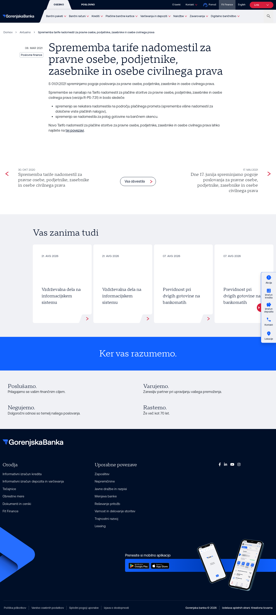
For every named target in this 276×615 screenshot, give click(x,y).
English (241, 4)
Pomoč (212, 4)
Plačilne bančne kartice (120, 16)
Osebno (59, 4)
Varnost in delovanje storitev (115, 511)
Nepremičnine (105, 481)
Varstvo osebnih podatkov (47, 607)
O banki (176, 4)
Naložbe (178, 16)
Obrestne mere (13, 496)
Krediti (96, 16)
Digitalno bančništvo (223, 16)
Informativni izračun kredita (22, 474)
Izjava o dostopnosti (116, 607)
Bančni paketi (54, 16)
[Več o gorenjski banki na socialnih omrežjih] (220, 464)
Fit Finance (227, 4)
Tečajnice (9, 489)
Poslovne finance (31, 55)
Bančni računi (77, 16)
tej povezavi (75, 130)
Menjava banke (106, 496)
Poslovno (88, 4)
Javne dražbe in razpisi (111, 489)
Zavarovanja (197, 16)
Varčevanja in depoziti (153, 16)
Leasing (100, 526)
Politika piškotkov (15, 607)
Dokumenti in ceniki (17, 504)
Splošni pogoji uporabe (84, 607)
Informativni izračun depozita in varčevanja (33, 481)
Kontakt (190, 4)
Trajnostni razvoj (106, 518)
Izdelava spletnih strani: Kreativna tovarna (247, 607)
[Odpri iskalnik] (268, 16)
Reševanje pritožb (107, 504)
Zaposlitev (102, 474)
